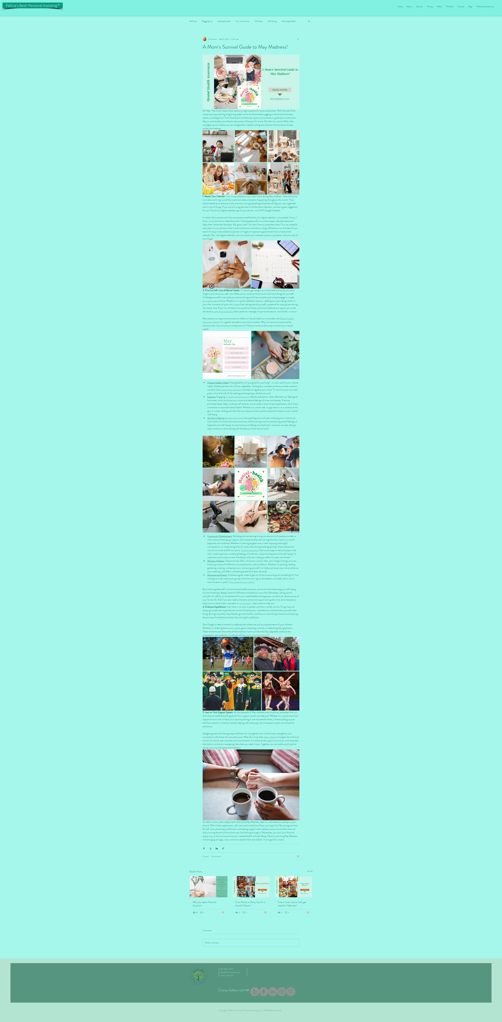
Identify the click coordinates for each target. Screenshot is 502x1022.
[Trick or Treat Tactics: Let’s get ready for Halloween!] (293, 886)
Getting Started (224, 21)
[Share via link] (223, 848)
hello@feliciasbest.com (229, 972)
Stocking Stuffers (289, 21)
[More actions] (297, 39)
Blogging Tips (207, 21)
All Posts (193, 21)
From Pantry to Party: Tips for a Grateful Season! (250, 903)
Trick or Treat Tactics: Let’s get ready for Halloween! (292, 903)
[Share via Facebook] (204, 848)
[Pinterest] (290, 991)
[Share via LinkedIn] (216, 848)
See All (309, 871)
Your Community (242, 21)
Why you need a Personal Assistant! (204, 903)
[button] (309, 21)
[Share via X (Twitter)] (210, 848)
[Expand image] (218, 146)
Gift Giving (272, 21)
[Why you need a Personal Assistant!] (208, 886)
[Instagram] (281, 991)
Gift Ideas (259, 21)
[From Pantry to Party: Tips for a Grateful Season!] (251, 886)
